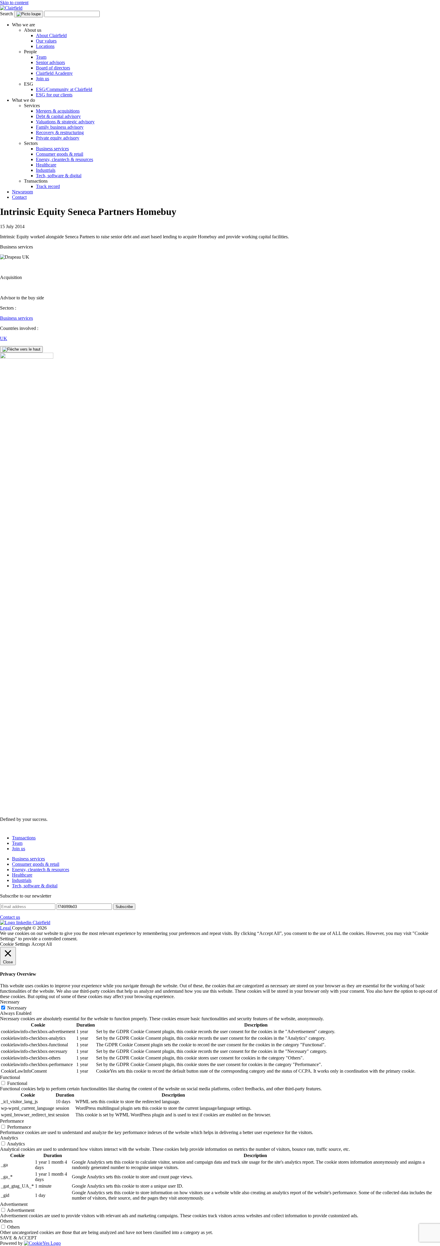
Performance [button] (12, 1121)
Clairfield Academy (54, 73)
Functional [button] (10, 1077)
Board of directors (53, 67)
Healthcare (46, 164)
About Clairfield (51, 35)
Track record (48, 186)
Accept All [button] (41, 944)
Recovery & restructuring (60, 132)
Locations (45, 46)
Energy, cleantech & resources (64, 159)
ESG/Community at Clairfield (64, 89)
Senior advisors (50, 62)
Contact (19, 197)
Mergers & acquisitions (58, 110)
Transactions (24, 837)
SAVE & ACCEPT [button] (18, 1237)
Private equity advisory (57, 137)
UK (3, 338)
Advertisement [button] (14, 1204)
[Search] (28, 14)
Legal (6, 927)
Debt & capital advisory (58, 116)
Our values (46, 40)
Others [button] (6, 1221)
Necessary (17, 1007)
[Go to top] (21, 349)
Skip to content (14, 2)
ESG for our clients (54, 94)
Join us (42, 78)
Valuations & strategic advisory (65, 121)
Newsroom (22, 191)
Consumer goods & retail (59, 154)
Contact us (10, 917)
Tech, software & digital (58, 175)
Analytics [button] (9, 1137)
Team (41, 57)
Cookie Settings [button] (15, 944)
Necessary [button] (9, 1001)
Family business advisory (60, 127)
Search (6, 13)
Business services (52, 148)
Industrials (45, 170)
